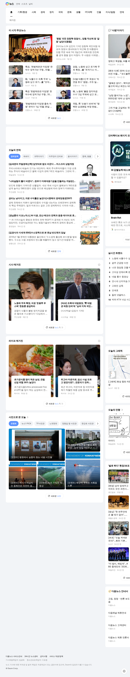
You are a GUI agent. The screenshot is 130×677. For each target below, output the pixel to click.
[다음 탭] (97, 156)
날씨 (31, 4)
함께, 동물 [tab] (86, 156)
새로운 (56, 118)
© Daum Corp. (12, 668)
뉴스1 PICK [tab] (26, 423)
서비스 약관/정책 (56, 656)
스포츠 (24, 4)
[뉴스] (11, 4)
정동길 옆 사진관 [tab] (69, 423)
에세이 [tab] (26, 156)
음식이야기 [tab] (72, 156)
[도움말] (99, 265)
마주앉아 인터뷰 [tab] (56, 156)
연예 (18, 4)
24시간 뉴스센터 (31, 656)
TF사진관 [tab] (40, 423)
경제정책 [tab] (14, 156)
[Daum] (7, 4)
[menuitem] (11, 12)
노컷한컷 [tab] (53, 423)
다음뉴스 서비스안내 (14, 656)
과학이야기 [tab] (39, 156)
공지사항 (43, 656)
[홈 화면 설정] (124, 671)
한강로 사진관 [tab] (88, 423)
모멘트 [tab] (14, 423)
